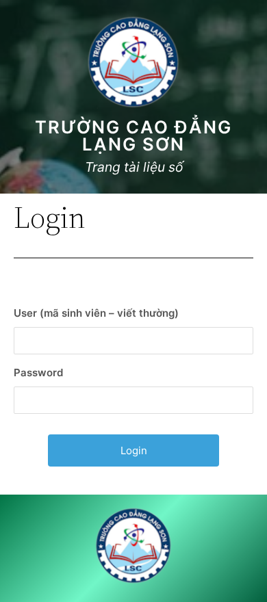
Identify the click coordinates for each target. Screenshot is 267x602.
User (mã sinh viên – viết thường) (96, 312)
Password (38, 372)
